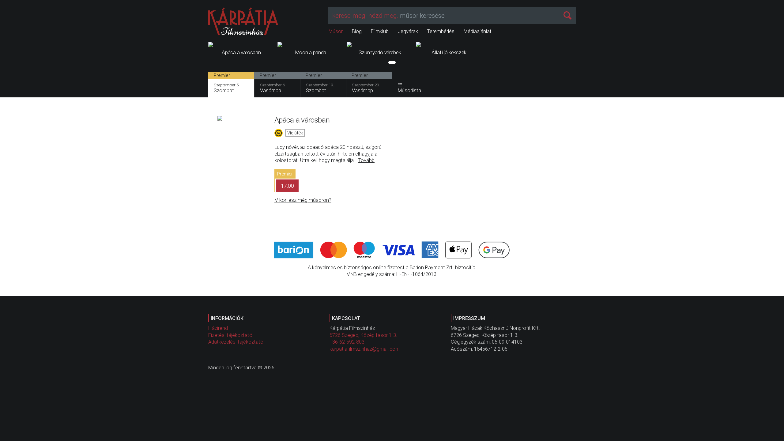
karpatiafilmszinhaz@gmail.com (365, 349)
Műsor (336, 31)
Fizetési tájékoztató (230, 335)
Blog (357, 31)
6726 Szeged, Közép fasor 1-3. (363, 335)
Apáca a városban (302, 119)
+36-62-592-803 (347, 342)
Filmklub (380, 31)
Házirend (218, 328)
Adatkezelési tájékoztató (235, 342)
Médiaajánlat (478, 31)
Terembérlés (440, 31)
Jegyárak (408, 31)
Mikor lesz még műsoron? (302, 200)
